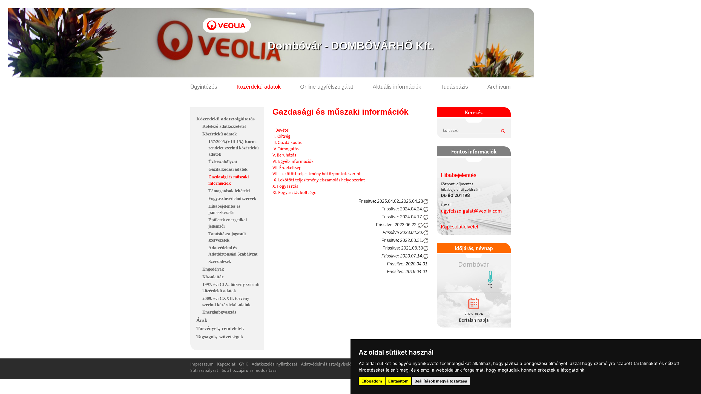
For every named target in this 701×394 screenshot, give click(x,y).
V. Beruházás (284, 155)
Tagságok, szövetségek (219, 336)
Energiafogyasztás (219, 312)
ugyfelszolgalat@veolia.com (471, 211)
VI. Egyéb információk (293, 161)
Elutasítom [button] (398, 381)
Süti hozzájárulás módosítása (249, 370)
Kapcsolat (226, 364)
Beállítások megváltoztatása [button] (441, 381)
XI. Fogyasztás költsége (294, 192)
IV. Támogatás (285, 149)
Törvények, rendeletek (220, 328)
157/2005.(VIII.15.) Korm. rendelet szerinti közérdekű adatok (233, 148)
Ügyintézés (203, 87)
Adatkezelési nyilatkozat (274, 364)
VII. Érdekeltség (286, 167)
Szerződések (219, 261)
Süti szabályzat (204, 370)
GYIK (243, 364)
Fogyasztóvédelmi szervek (232, 198)
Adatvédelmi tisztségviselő (326, 364)
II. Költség (281, 136)
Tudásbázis (454, 87)
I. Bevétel (280, 130)
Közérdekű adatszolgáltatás (225, 118)
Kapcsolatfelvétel (459, 227)
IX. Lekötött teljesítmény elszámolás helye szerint (318, 180)
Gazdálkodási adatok (228, 169)
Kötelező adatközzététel (224, 126)
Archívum (499, 87)
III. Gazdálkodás (287, 142)
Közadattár (212, 276)
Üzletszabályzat (222, 162)
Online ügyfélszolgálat (326, 87)
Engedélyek (213, 269)
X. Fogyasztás (285, 186)
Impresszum (202, 364)
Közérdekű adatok (259, 87)
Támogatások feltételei (229, 191)
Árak (201, 320)
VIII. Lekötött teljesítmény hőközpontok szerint (316, 173)
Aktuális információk (397, 87)
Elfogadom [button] (371, 381)
